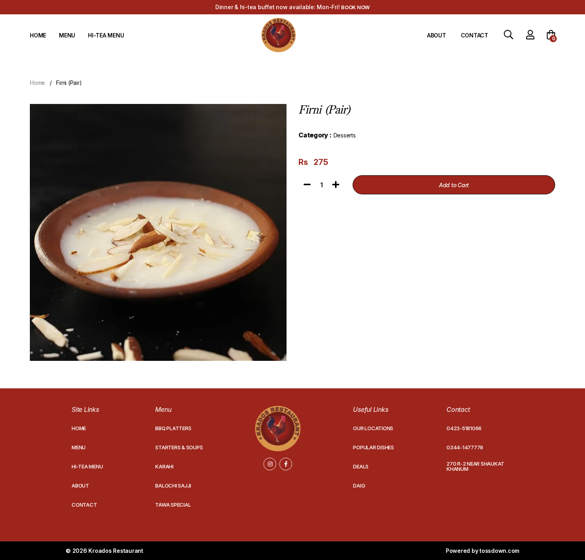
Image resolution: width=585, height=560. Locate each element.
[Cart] (551, 35)
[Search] (508, 36)
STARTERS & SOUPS (179, 447)
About (80, 485)
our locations (373, 428)
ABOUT (436, 35)
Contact (84, 504)
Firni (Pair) (69, 82)
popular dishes (373, 447)
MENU (67, 35)
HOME (38, 35)
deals (361, 466)
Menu (79, 447)
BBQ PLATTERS (173, 428)
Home (37, 82)
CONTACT (474, 35)
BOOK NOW (355, 7)
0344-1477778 (465, 447)
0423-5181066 (464, 428)
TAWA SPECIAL (173, 504)
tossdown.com (499, 550)
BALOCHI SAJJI (173, 485)
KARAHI (164, 466)
